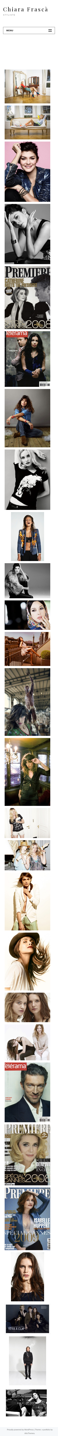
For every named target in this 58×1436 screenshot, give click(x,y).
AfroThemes (29, 1433)
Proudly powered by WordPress (20, 1430)
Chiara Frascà (26, 9)
